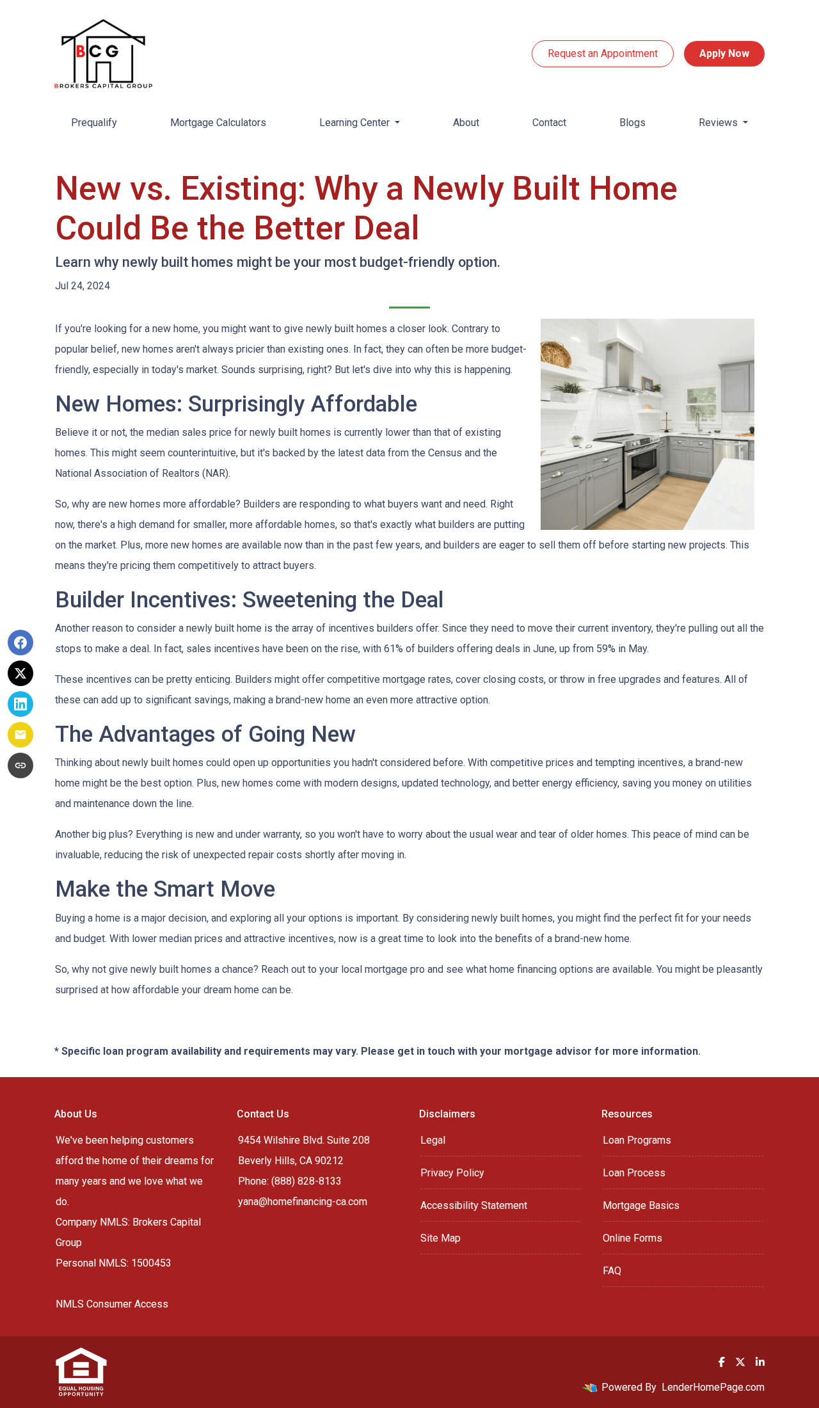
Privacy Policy (452, 1173)
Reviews (719, 122)
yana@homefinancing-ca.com (302, 1202)
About (466, 122)
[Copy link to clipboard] (20, 765)
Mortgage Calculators (218, 122)
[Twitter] (740, 1362)
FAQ (612, 1271)
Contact (549, 122)
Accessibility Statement (473, 1205)
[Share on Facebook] (20, 642)
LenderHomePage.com (713, 1387)
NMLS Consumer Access (112, 1304)
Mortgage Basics (641, 1205)
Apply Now (724, 53)
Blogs (632, 122)
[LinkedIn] (760, 1362)
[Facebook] (722, 1362)
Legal (432, 1140)
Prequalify (94, 122)
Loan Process (634, 1173)
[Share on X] (20, 673)
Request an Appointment (603, 53)
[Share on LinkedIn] (20, 704)
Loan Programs (637, 1140)
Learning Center (355, 122)
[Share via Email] (20, 735)
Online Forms (632, 1238)
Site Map (440, 1238)
